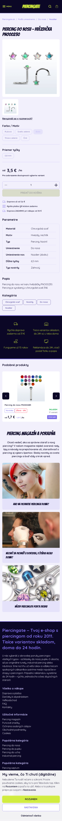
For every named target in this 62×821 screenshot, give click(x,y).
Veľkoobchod (9, 700)
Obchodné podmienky (14, 730)
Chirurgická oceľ (12, 302)
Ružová (8, 132)
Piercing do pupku (11, 749)
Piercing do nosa (11, 745)
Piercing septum (10, 768)
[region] (31, 107)
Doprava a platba (11, 693)
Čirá (25, 138)
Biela (38, 132)
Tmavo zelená (11, 138)
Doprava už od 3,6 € (16, 202)
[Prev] (5, 395)
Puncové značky (11, 723)
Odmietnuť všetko (31, 815)
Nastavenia (31, 807)
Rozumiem (31, 799)
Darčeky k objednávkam (15, 697)
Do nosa (44, 302)
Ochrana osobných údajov (16, 726)
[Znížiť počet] (5, 185)
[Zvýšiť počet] (56, 185)
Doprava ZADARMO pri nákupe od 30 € (24, 211)
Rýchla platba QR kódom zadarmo (22, 206)
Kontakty (7, 707)
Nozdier (8, 308)
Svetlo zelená (24, 132)
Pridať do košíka (31, 193)
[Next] (56, 395)
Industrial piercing (11, 756)
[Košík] (57, 6)
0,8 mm (8, 156)
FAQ (4, 704)
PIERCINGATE (31, 6)
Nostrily (29, 302)
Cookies (6, 733)
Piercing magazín (11, 719)
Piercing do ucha (11, 752)
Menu (9, 6)
